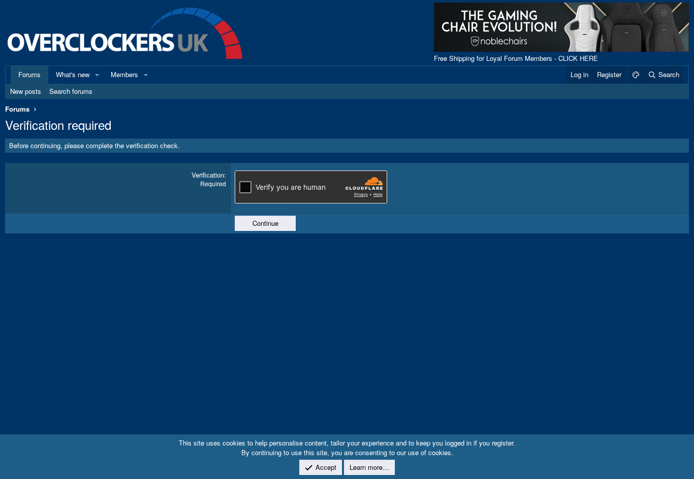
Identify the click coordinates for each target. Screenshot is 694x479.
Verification (208, 175)
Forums (29, 74)
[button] (97, 74)
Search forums (70, 91)
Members (124, 74)
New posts (25, 91)
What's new (72, 74)
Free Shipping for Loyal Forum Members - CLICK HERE (516, 58)
